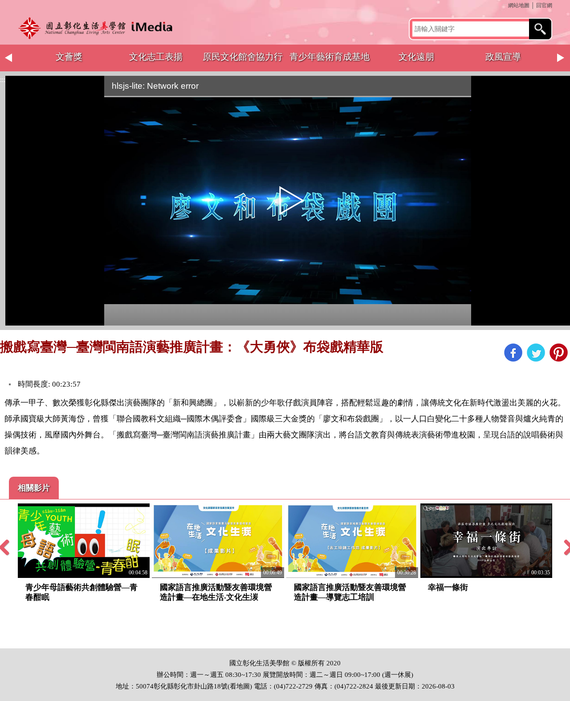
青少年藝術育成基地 (329, 57)
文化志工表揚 (156, 57)
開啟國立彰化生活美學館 (98, 28)
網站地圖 (518, 5)
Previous (9, 58)
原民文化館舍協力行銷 (243, 61)
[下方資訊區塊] (2, 644)
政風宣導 (503, 57)
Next (561, 58)
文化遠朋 (416, 57)
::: (505, 5)
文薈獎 (69, 57)
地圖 (243, 686)
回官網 (544, 5)
